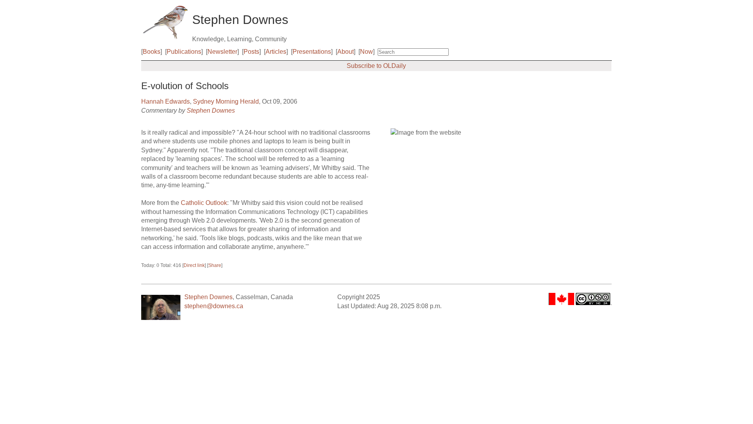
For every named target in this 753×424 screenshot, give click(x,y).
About (345, 51)
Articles (276, 51)
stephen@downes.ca (213, 306)
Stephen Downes (211, 110)
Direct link (194, 265)
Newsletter (222, 51)
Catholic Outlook (204, 202)
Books (151, 51)
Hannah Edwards (165, 101)
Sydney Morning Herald (226, 101)
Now (366, 51)
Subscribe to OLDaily (376, 65)
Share (214, 265)
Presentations (312, 51)
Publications (184, 51)
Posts (251, 51)
